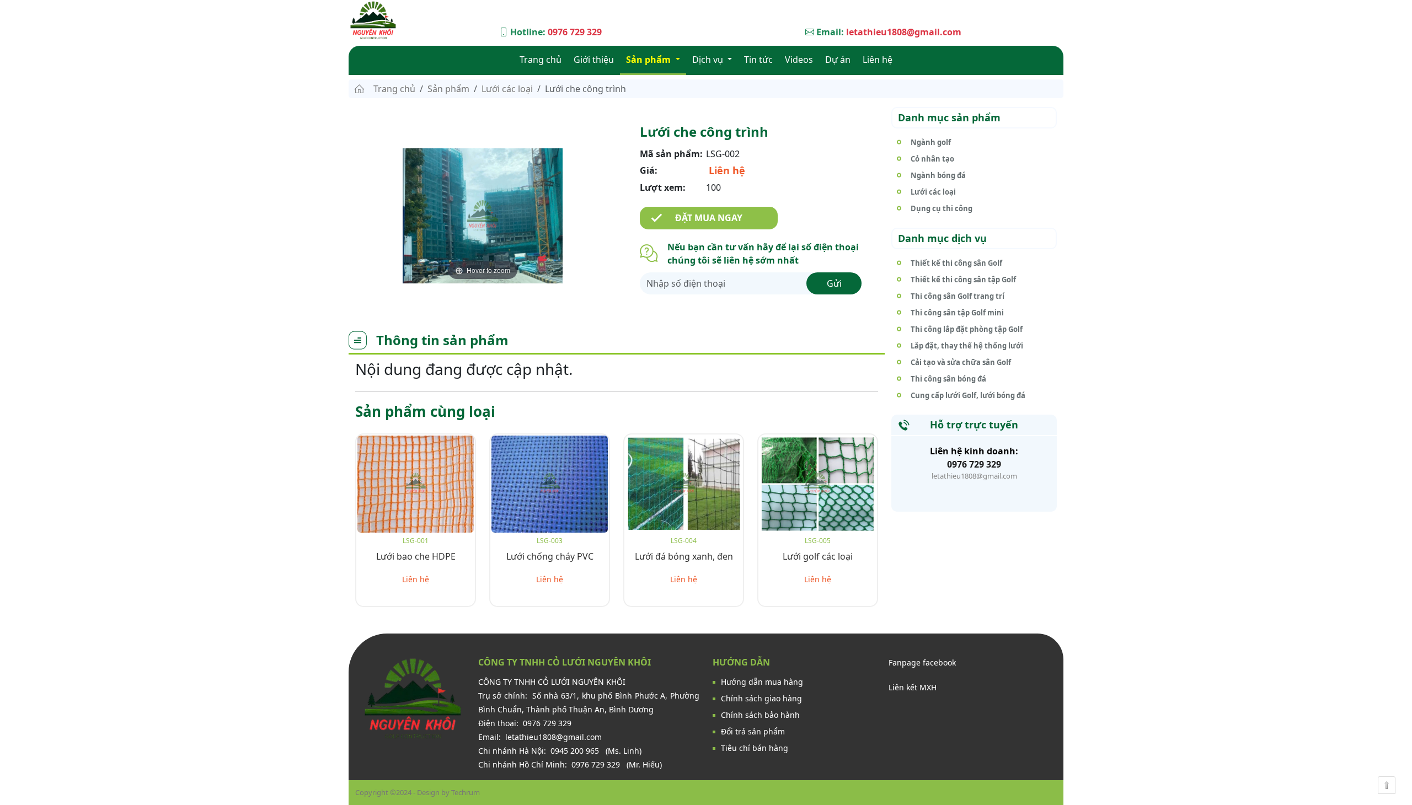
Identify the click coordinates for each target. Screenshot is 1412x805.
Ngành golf (931, 142)
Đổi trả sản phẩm (753, 731)
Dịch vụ (708, 59)
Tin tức (758, 59)
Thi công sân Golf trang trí (957, 296)
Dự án (838, 59)
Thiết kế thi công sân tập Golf (963, 280)
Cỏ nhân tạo (932, 159)
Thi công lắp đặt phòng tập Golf (967, 329)
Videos (799, 59)
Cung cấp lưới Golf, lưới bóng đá (968, 395)
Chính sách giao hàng (761, 698)
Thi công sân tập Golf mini (957, 313)
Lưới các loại (507, 89)
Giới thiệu (594, 59)
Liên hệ (877, 59)
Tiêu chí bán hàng (754, 748)
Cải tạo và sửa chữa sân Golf (961, 362)
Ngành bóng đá (938, 175)
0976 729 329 (575, 32)
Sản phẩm (649, 59)
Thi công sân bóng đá (948, 379)
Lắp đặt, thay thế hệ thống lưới (967, 346)
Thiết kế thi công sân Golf (956, 263)
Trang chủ (540, 59)
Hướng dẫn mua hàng (762, 682)
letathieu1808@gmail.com (903, 32)
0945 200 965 (575, 750)
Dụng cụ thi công (941, 208)
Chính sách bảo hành (760, 715)
